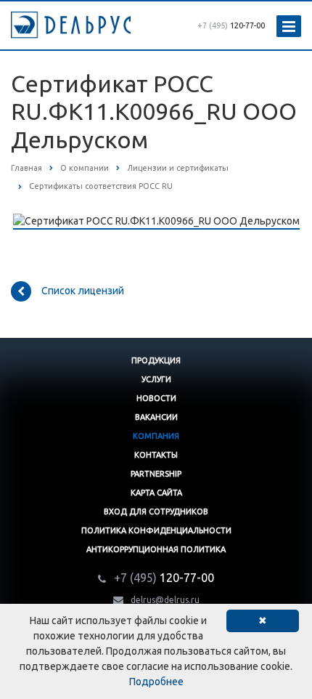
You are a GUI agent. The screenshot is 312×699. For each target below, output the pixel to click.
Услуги (156, 379)
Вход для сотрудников (156, 511)
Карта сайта (156, 492)
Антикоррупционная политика (156, 549)
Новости (156, 398)
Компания (156, 436)
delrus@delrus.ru (165, 600)
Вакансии (156, 417)
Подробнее (156, 681)
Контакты (156, 454)
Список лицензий (82, 290)
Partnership (156, 473)
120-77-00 (231, 25)
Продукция (156, 360)
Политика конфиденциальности (156, 530)
